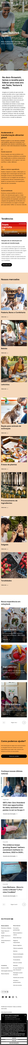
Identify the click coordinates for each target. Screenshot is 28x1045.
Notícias (15, 951)
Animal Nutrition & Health (5, 941)
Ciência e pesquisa (18, 948)
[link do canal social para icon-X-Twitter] (16, 997)
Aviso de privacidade (6, 1012)
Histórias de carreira (18, 977)
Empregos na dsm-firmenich (18, 973)
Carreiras (15, 965)
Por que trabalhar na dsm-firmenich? (18, 969)
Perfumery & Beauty (6, 928)
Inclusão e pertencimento (17, 981)
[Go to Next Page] (24, 722)
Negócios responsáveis (16, 941)
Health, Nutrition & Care (5, 936)
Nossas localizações (18, 954)
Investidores (4, 965)
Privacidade (5, 1033)
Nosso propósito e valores (17, 934)
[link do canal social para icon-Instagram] (13, 997)
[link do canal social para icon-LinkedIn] (2, 997)
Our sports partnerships (16, 929)
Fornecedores (16, 959)
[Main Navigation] (26, 3)
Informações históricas (7, 971)
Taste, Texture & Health (5, 932)
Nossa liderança (17, 937)
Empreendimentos (17, 957)
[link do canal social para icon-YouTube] (9, 997)
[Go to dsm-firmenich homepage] (7, 2)
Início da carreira (17, 985)
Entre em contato (17, 962)
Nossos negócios (7, 7)
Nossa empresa (16, 925)
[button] (22, 3)
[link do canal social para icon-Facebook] (6, 997)
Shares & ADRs (5, 968)
